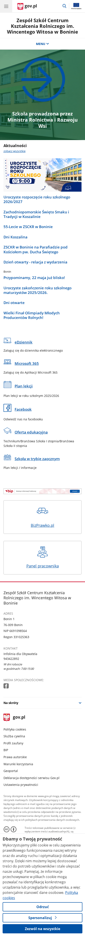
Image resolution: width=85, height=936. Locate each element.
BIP (5, 750)
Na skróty (10, 703)
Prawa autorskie (15, 757)
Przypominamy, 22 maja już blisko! (34, 277)
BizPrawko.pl (42, 525)
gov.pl (18, 717)
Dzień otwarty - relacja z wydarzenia (35, 262)
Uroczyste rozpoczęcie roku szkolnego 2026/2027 (36, 199)
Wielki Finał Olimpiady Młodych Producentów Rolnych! (31, 315)
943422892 (11, 659)
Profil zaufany (13, 743)
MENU (40, 44)
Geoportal (10, 771)
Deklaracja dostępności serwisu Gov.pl (31, 778)
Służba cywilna (14, 736)
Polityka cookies (14, 729)
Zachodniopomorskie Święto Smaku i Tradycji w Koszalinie (36, 214)
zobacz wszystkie (14, 151)
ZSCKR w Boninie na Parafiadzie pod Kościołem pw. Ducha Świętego (35, 249)
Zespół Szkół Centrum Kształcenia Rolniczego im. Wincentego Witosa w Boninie (42, 26)
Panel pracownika (42, 566)
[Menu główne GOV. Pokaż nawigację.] (6, 6)
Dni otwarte (14, 302)
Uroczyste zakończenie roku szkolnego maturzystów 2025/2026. (37, 290)
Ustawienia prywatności (20, 785)
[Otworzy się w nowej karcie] (6, 686)
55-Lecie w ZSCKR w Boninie (28, 226)
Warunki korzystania (18, 764)
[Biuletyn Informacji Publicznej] (42, 491)
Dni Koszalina (15, 237)
